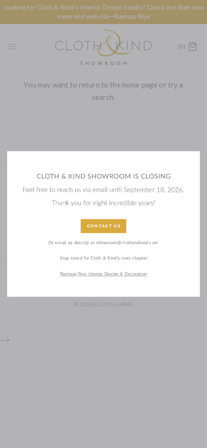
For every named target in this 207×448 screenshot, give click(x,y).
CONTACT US (104, 226)
